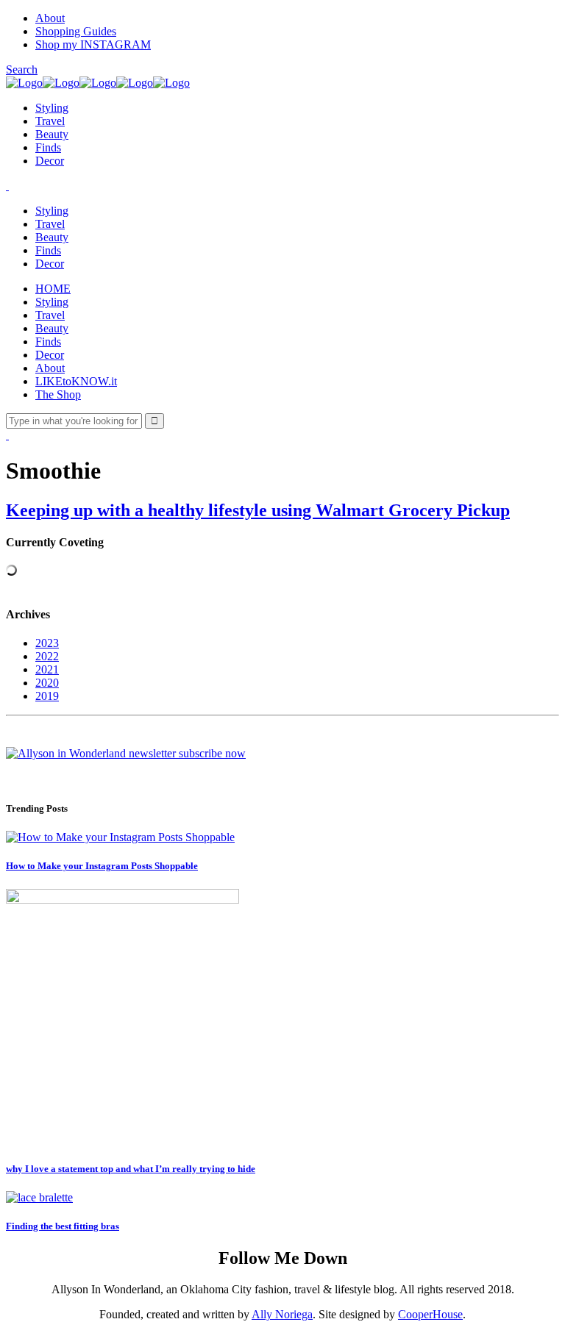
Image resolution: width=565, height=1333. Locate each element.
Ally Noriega (282, 1314)
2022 (47, 656)
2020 (47, 682)
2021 (47, 669)
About (50, 18)
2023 (47, 643)
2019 (47, 696)
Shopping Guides (75, 31)
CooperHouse (430, 1314)
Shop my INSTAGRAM (93, 44)
